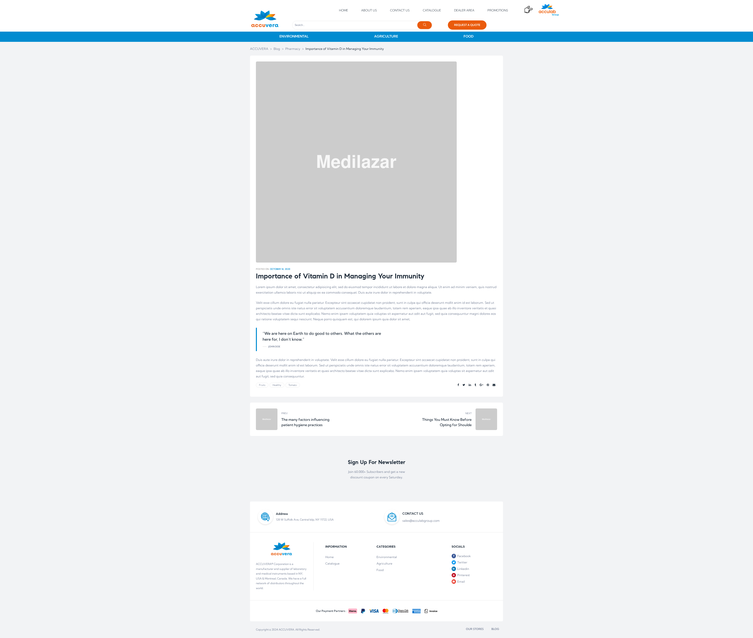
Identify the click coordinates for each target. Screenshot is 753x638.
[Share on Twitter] (464, 385)
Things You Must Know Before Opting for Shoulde (437, 419)
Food (380, 570)
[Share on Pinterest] (488, 385)
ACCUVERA (286, 629)
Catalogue (332, 563)
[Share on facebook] (458, 385)
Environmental (386, 557)
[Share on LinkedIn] (470, 385)
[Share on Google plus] (481, 385)
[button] (467, 25)
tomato (292, 385)
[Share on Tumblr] (475, 385)
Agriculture (384, 563)
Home (329, 557)
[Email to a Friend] (494, 385)
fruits (262, 385)
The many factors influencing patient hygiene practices (315, 419)
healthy (277, 385)
